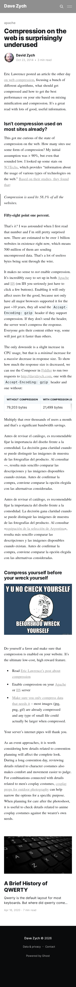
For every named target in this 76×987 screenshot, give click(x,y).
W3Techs (11, 167)
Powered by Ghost (38, 955)
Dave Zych (15, 6)
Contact (50, 946)
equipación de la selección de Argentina (35, 528)
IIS (12, 283)
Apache (63, 277)
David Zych (25, 55)
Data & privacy (32, 946)
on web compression (19, 79)
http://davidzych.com (36, 376)
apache (9, 23)
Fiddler (46, 370)
